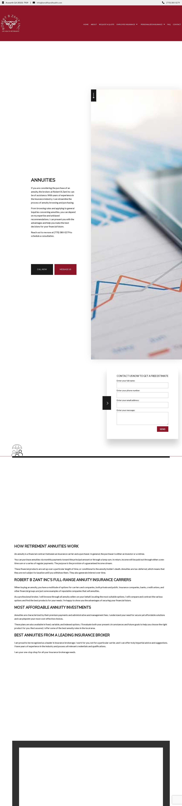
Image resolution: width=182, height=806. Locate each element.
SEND (163, 429)
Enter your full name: (126, 380)
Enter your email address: (128, 400)
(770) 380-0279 (173, 2)
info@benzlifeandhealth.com (49, 2)
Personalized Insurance (152, 24)
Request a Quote (106, 24)
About (94, 24)
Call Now (42, 269)
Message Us (65, 269)
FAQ (169, 24)
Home (86, 24)
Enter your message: (126, 410)
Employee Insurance (126, 24)
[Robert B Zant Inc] (10, 23)
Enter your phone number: (128, 390)
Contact (177, 24)
